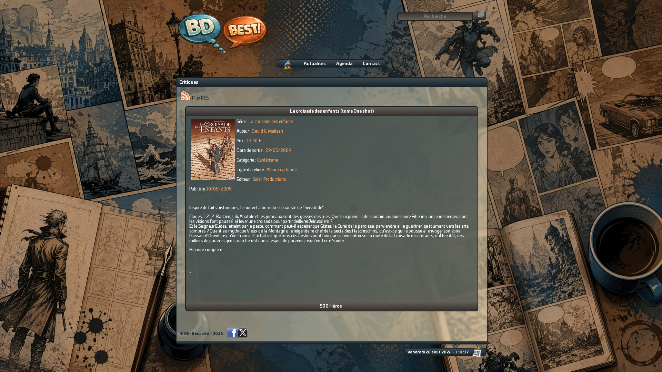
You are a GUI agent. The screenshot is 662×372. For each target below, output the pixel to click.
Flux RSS (200, 98)
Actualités (315, 64)
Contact (371, 64)
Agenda (344, 64)
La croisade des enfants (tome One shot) (332, 111)
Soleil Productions (269, 179)
